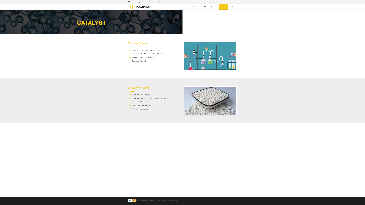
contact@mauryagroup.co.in (137, 2)
